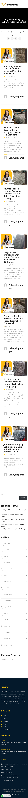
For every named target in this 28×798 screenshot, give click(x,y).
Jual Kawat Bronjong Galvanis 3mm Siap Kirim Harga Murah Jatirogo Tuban (13, 448)
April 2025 (6, 556)
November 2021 (8, 645)
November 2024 (8, 569)
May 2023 (6, 613)
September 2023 (8, 600)
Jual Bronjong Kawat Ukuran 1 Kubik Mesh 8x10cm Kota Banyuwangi (13, 70)
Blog (4, 724)
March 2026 (7, 543)
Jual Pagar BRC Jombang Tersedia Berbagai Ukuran (13, 743)
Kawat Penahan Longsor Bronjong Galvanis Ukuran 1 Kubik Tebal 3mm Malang (12, 193)
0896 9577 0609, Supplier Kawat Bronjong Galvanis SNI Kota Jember (12, 131)
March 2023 (7, 626)
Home (4, 716)
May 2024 (6, 588)
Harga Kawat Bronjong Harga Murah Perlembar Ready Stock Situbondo (12, 257)
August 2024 (7, 581)
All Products (6, 729)
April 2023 (6, 619)
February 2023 (8, 632)
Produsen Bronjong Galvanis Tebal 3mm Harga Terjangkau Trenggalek (13, 320)
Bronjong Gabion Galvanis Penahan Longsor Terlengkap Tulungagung (13, 383)
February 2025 (8, 562)
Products (5, 721)
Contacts (5, 727)
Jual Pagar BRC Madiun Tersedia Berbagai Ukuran (13, 753)
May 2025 (6, 550)
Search (3, 494)
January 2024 (8, 594)
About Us (5, 718)
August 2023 (7, 607)
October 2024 (7, 575)
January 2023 (8, 638)
